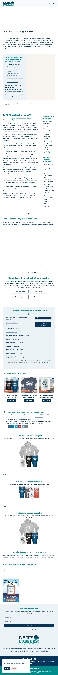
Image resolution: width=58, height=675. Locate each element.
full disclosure (7, 104)
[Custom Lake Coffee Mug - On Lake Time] (46, 385)
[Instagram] (27, 659)
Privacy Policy (32, 629)
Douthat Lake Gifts (12, 82)
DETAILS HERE (44, 415)
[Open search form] (50, 3)
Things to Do (10, 71)
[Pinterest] (31, 659)
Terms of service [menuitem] (42, 661)
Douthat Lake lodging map (21, 281)
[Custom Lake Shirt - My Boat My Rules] (29, 385)
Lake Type (9, 317)
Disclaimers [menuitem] (51, 661)
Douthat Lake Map (12, 75)
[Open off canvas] (53, 3)
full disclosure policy (43, 651)
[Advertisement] (29, 18)
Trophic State (10, 357)
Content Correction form (43, 362)
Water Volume (10, 342)
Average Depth (10, 339)
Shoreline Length (11, 332)
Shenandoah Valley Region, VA (12, 120)
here (35, 272)
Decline (14, 668)
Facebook (39, 421)
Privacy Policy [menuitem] (32, 661)
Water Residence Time (13, 350)
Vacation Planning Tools (14, 69)
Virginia (29, 118)
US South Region (21, 118)
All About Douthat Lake (13, 64)
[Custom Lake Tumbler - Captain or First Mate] (11, 385)
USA (13, 118)
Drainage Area (10, 353)
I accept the (29, 629)
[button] (9, 426)
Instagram (48, 421)
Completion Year (11, 346)
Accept (7, 668)
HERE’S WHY (39, 417)
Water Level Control (12, 323)
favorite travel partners (14, 96)
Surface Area (10, 328)
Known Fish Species (12, 73)
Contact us (42, 557)
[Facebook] (23, 659)
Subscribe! (29, 625)
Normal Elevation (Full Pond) (15, 335)
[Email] (35, 659)
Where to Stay (11, 67)
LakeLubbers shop (14, 438)
